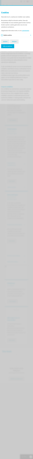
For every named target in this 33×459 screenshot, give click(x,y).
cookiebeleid (25, 31)
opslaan (5, 41)
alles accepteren (7, 46)
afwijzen (14, 41)
